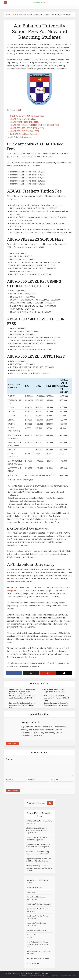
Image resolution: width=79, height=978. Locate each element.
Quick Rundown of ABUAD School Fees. (27, 116)
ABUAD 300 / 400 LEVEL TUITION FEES (27, 128)
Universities (33, 975)
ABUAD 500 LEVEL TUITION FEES (24, 131)
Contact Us (71, 975)
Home (8, 14)
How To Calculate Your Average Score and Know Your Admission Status (38, 944)
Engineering (12, 605)
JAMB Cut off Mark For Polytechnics (39, 904)
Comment (10, 759)
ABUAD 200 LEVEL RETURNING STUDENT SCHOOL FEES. (34, 125)
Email (31, 779)
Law (42, 605)
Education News (17, 14)
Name (9, 779)
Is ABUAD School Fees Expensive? (24, 134)
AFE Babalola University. (21, 137)
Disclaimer (64, 975)
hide (18, 110)
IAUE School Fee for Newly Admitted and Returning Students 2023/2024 (22, 697)
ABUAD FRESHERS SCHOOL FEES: (24, 122)
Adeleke (10, 581)
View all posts (12, 743)
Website (54, 779)
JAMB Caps (31, 892)
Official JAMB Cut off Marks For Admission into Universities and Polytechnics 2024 (36, 830)
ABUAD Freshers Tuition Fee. (23, 119)
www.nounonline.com (34, 887)
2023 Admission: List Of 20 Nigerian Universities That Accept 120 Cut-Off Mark (57, 698)
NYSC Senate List (33, 963)
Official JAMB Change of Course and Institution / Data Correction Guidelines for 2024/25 (22, 692)
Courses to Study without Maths (38, 958)
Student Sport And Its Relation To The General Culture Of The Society (56, 704)
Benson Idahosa (22, 581)
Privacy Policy (55, 975)
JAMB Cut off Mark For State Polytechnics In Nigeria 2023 (54, 691)
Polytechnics (42, 975)
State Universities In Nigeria (36, 930)
